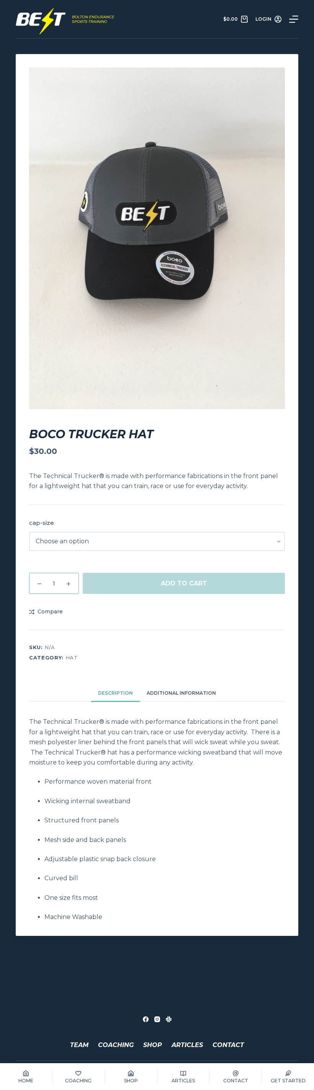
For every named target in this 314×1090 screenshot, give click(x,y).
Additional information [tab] (181, 693)
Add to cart (184, 583)
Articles (187, 1045)
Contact (228, 1045)
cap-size (41, 522)
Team (79, 1045)
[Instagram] (157, 1019)
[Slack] (169, 1019)
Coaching (116, 1045)
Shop (152, 1045)
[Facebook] (146, 1019)
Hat (71, 657)
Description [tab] (115, 693)
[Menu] (293, 19)
